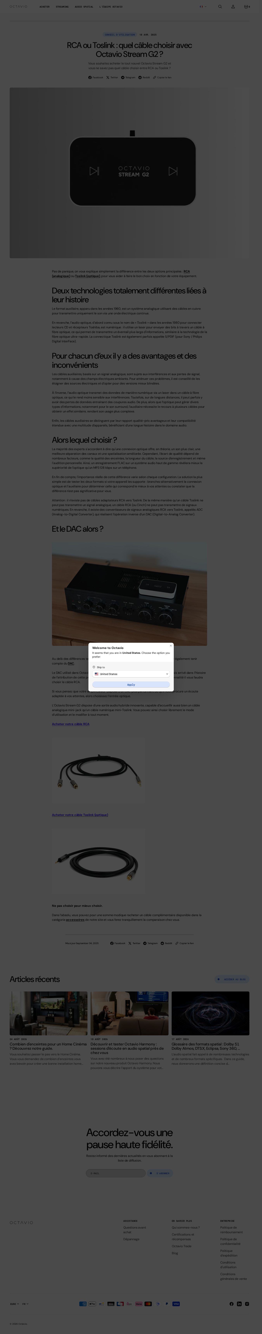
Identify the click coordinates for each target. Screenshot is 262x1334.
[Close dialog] (171, 646)
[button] (131, 673)
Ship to (101, 667)
